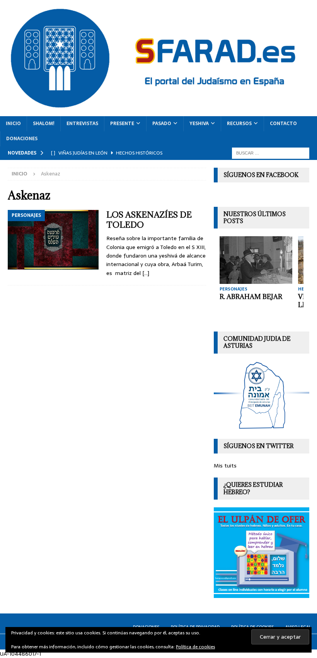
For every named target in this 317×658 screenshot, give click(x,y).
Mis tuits (225, 465)
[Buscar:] (270, 152)
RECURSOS (239, 123)
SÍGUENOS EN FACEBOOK (260, 175)
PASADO (161, 123)
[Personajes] (53, 240)
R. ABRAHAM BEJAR (251, 296)
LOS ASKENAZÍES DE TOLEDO (149, 220)
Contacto (283, 123)
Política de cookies (195, 647)
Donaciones (21, 139)
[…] (145, 273)
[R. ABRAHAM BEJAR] (256, 260)
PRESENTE (122, 123)
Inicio (13, 123)
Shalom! (44, 123)
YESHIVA (199, 123)
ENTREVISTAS (82, 123)
